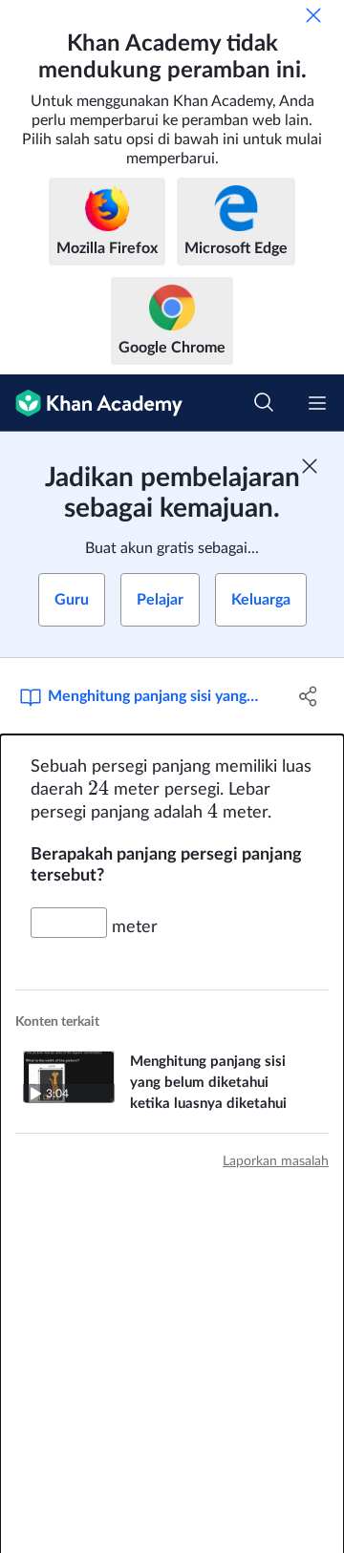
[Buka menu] (317, 403)
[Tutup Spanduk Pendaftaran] (309, 466)
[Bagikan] (308, 696)
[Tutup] (313, 15)
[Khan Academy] (91, 403)
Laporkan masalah (276, 1161)
